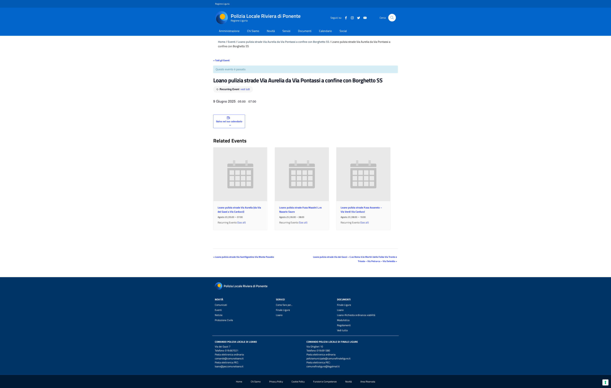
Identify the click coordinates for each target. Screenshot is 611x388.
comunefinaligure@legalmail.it (323, 366)
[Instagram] (351, 17)
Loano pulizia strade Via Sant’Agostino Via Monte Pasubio (243, 257)
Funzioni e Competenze (325, 381)
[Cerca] (392, 17)
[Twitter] (357, 17)
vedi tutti (245, 89)
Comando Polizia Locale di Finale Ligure (332, 342)
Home (221, 42)
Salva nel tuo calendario (229, 121)
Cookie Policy (298, 381)
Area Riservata (367, 381)
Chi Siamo (256, 381)
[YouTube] (364, 17)
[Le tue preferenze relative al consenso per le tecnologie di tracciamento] (605, 382)
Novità (348, 381)
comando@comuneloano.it (229, 358)
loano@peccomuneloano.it (229, 366)
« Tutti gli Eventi (221, 60)
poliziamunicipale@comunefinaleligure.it (328, 358)
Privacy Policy (276, 381)
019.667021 (231, 350)
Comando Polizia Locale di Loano (236, 342)
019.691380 (323, 350)
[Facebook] (344, 17)
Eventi (231, 42)
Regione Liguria (222, 3)
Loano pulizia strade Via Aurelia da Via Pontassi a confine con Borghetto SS (283, 42)
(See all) (241, 222)
